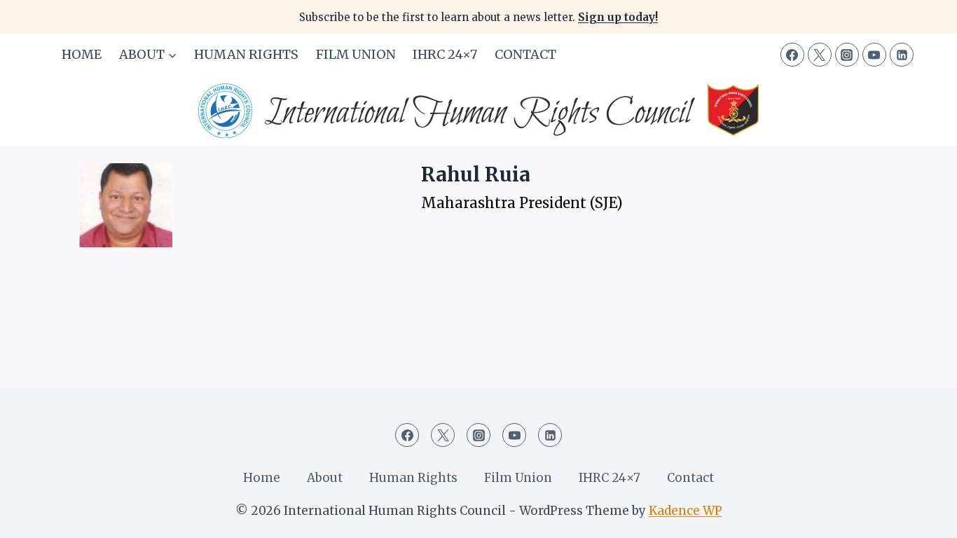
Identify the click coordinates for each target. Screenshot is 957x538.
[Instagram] (847, 55)
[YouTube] (874, 55)
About (325, 477)
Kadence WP (685, 510)
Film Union (356, 54)
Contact (525, 54)
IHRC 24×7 (445, 54)
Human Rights (246, 54)
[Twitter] (820, 55)
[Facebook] (792, 55)
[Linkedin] (902, 55)
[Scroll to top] (921, 516)
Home (82, 54)
